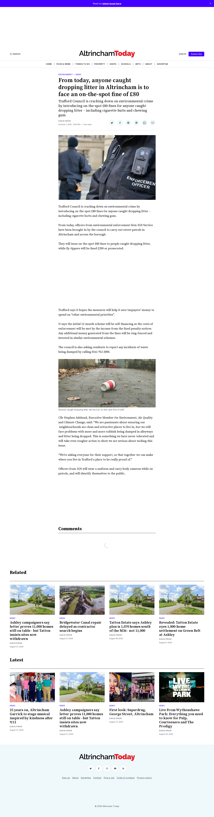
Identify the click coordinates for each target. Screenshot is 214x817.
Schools (126, 64)
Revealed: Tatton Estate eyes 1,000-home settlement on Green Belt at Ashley (179, 628)
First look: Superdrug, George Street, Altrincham (131, 712)
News (78, 74)
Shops (113, 64)
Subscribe (196, 54)
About (148, 64)
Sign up (66, 777)
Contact (97, 777)
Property (99, 64)
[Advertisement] (107, 27)
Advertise (162, 64)
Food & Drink (63, 64)
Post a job (109, 777)
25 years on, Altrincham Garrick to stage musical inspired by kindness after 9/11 (31, 716)
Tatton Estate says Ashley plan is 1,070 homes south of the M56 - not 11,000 (130, 626)
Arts (138, 64)
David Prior (64, 121)
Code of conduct (126, 777)
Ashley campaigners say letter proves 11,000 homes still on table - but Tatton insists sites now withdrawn (31, 630)
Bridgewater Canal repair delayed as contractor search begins (80, 626)
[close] (210, 3)
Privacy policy (144, 777)
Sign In (182, 54)
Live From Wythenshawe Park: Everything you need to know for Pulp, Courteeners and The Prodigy (181, 718)
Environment (65, 74)
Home (49, 64)
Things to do (82, 64)
